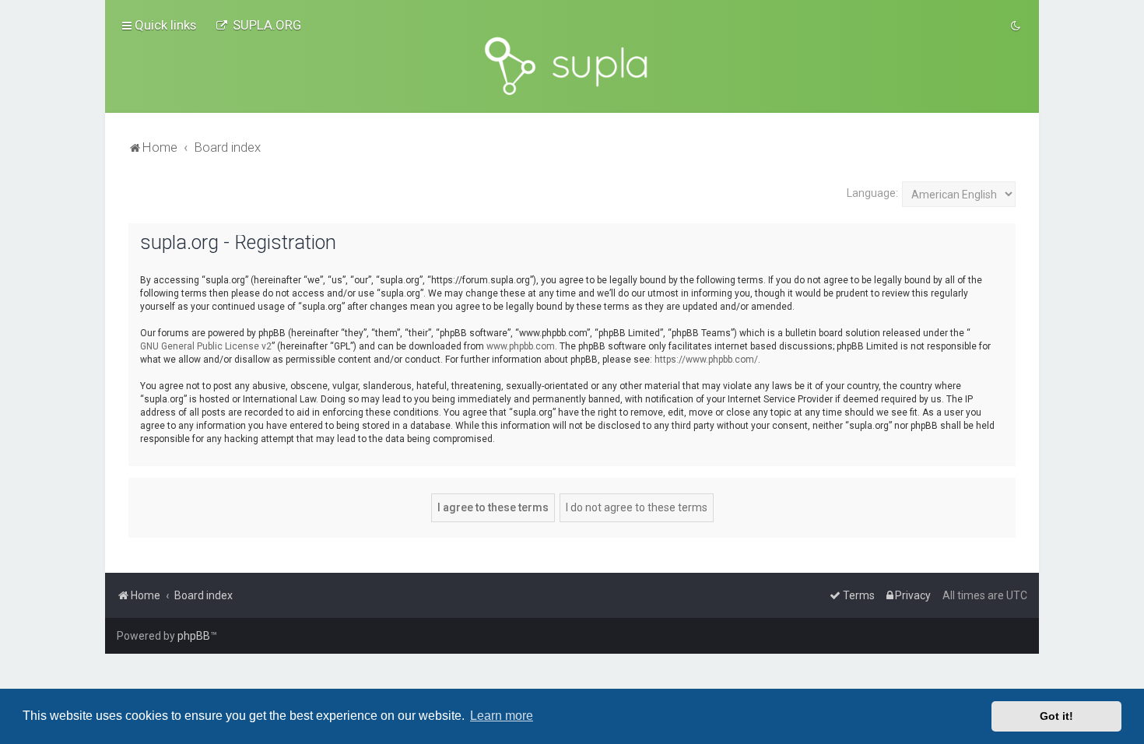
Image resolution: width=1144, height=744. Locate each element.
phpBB (193, 636)
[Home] (572, 66)
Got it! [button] (1056, 716)
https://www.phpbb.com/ (706, 359)
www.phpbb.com (520, 346)
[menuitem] (258, 25)
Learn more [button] (501, 715)
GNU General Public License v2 (206, 346)
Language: (872, 193)
